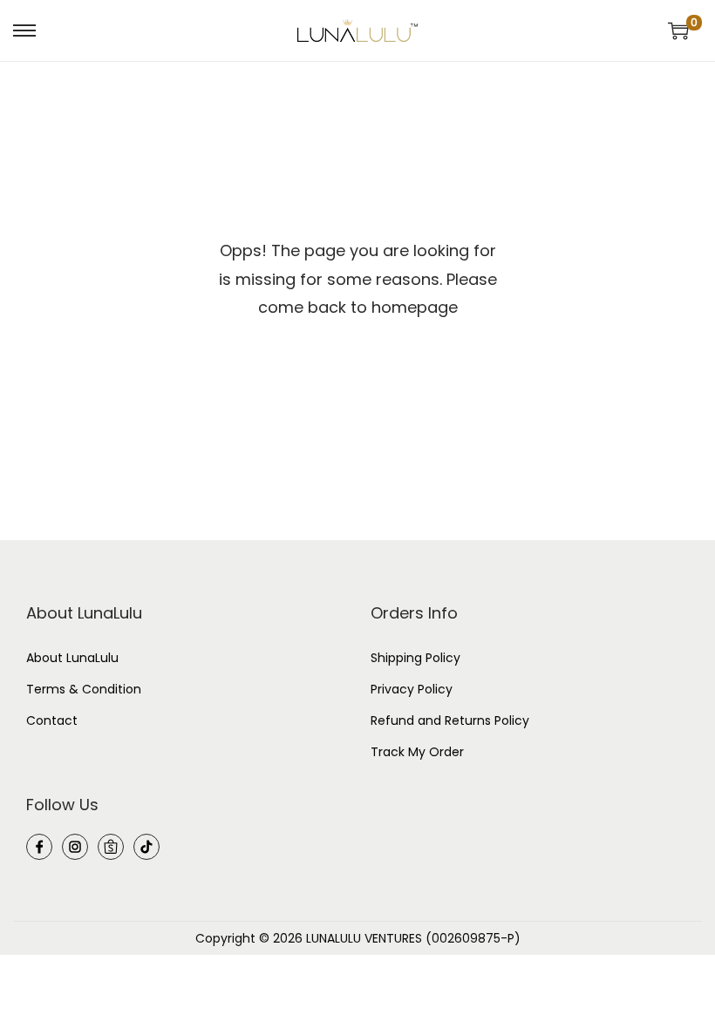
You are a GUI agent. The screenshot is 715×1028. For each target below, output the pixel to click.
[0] (678, 30)
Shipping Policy (415, 657)
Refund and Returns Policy (450, 720)
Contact (52, 720)
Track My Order (417, 752)
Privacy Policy (412, 689)
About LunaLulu (72, 657)
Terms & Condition (83, 689)
